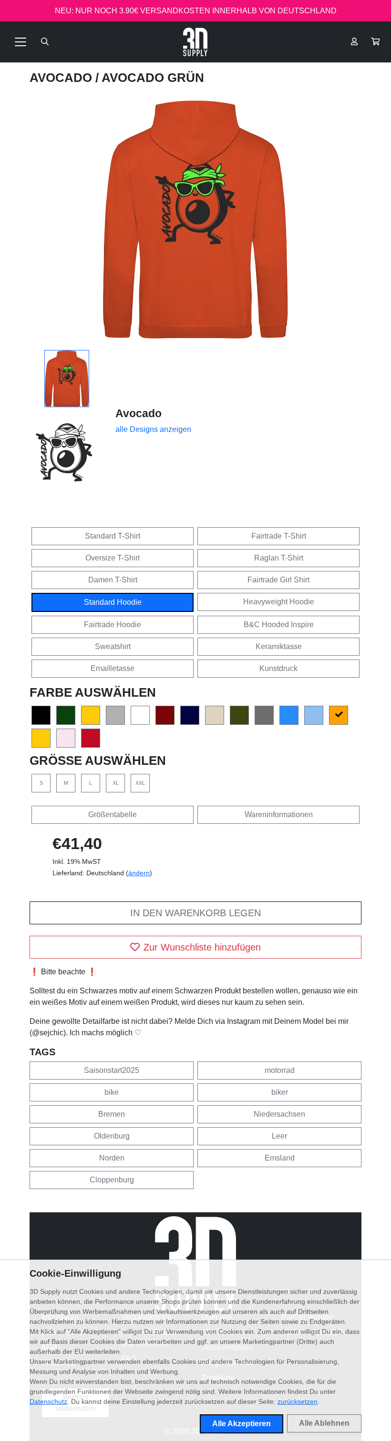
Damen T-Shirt (112, 580)
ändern (139, 873)
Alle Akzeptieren (241, 1424)
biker (279, 1092)
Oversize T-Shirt (112, 558)
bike (111, 1092)
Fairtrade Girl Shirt (278, 580)
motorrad (280, 1070)
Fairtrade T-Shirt (278, 536)
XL (116, 783)
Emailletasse (112, 668)
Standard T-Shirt (112, 536)
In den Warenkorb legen (195, 913)
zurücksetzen (298, 1401)
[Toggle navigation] (20, 42)
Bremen (111, 1114)
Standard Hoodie (113, 602)
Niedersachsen (279, 1114)
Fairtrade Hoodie (112, 624)
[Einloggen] (354, 41)
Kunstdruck (278, 668)
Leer (279, 1136)
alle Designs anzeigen (153, 429)
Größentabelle (112, 815)
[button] (375, 41)
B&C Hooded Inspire (279, 624)
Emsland (280, 1158)
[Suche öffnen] (44, 42)
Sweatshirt (113, 646)
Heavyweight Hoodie (278, 602)
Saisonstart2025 (111, 1070)
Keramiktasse (279, 646)
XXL (140, 783)
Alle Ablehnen (324, 1423)
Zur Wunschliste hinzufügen (202, 947)
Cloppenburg (112, 1180)
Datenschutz (48, 1401)
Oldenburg (112, 1136)
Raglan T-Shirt (278, 558)
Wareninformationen (279, 815)
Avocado (62, 77)
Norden (111, 1158)
